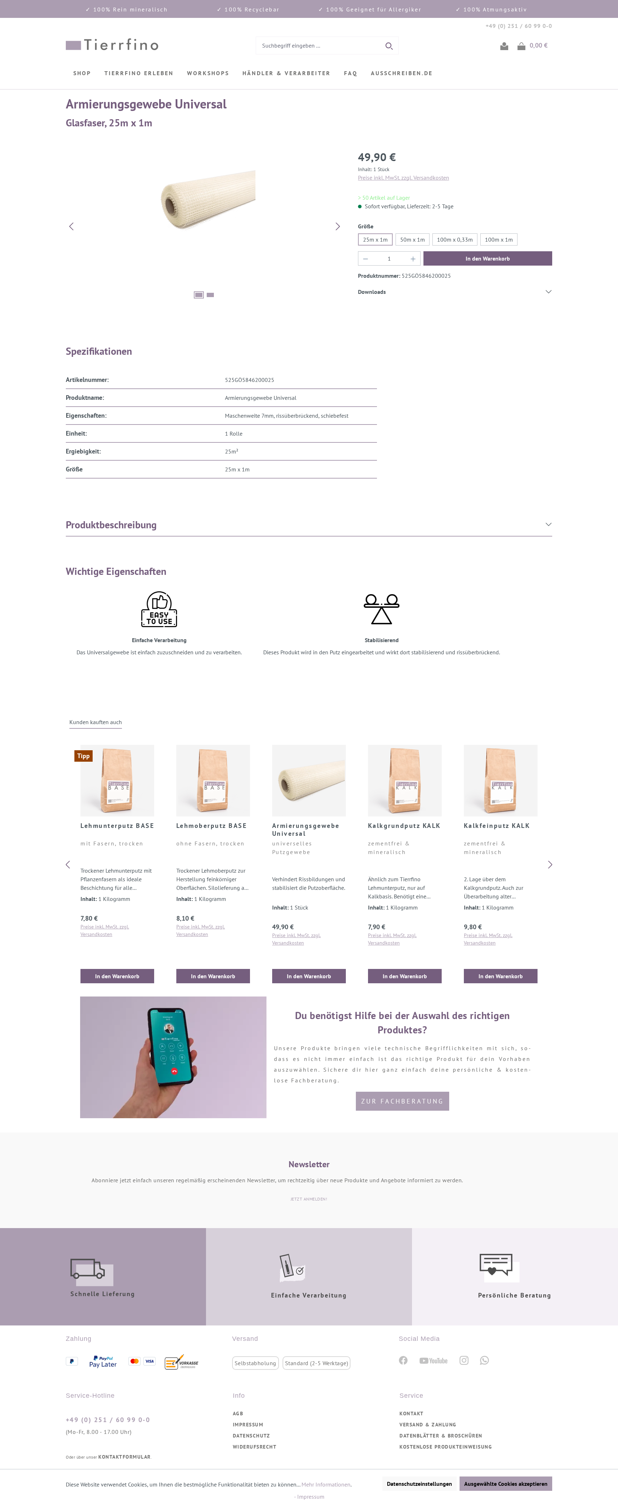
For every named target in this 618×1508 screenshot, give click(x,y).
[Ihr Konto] (504, 45)
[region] (205, 226)
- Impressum (309, 1496)
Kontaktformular (124, 1457)
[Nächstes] (338, 226)
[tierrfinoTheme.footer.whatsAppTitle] (484, 1360)
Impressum (248, 1424)
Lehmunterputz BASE (117, 826)
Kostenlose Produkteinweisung (445, 1447)
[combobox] (318, 45)
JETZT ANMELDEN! (309, 1199)
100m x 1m (499, 239)
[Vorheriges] (71, 226)
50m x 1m (412, 239)
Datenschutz (251, 1435)
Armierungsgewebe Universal (306, 830)
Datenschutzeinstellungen (419, 1483)
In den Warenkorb (488, 258)
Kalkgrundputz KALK (404, 826)
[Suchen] (390, 45)
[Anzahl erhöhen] (413, 258)
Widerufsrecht (255, 1447)
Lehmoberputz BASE (211, 826)
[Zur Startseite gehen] (112, 44)
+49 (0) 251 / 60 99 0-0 (108, 1420)
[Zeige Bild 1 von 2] (198, 295)
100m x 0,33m (455, 239)
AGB (238, 1413)
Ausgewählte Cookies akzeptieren (506, 1483)
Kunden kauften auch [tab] (95, 722)
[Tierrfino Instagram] (464, 1360)
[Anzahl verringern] (365, 258)
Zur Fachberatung (402, 1101)
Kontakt (411, 1413)
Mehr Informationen (325, 1484)
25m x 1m (375, 239)
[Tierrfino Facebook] (403, 1360)
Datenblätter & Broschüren (440, 1435)
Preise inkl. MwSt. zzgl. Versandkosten (403, 177)
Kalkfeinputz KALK (497, 826)
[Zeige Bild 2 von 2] (210, 295)
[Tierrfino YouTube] (433, 1360)
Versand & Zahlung (428, 1424)
